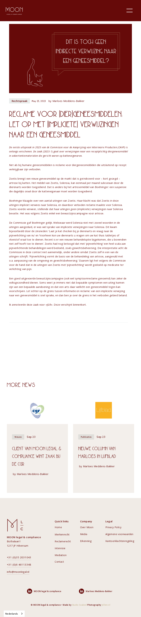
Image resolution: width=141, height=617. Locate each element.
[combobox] (14, 613)
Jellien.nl (106, 604)
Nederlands (11, 613)
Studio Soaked (79, 604)
